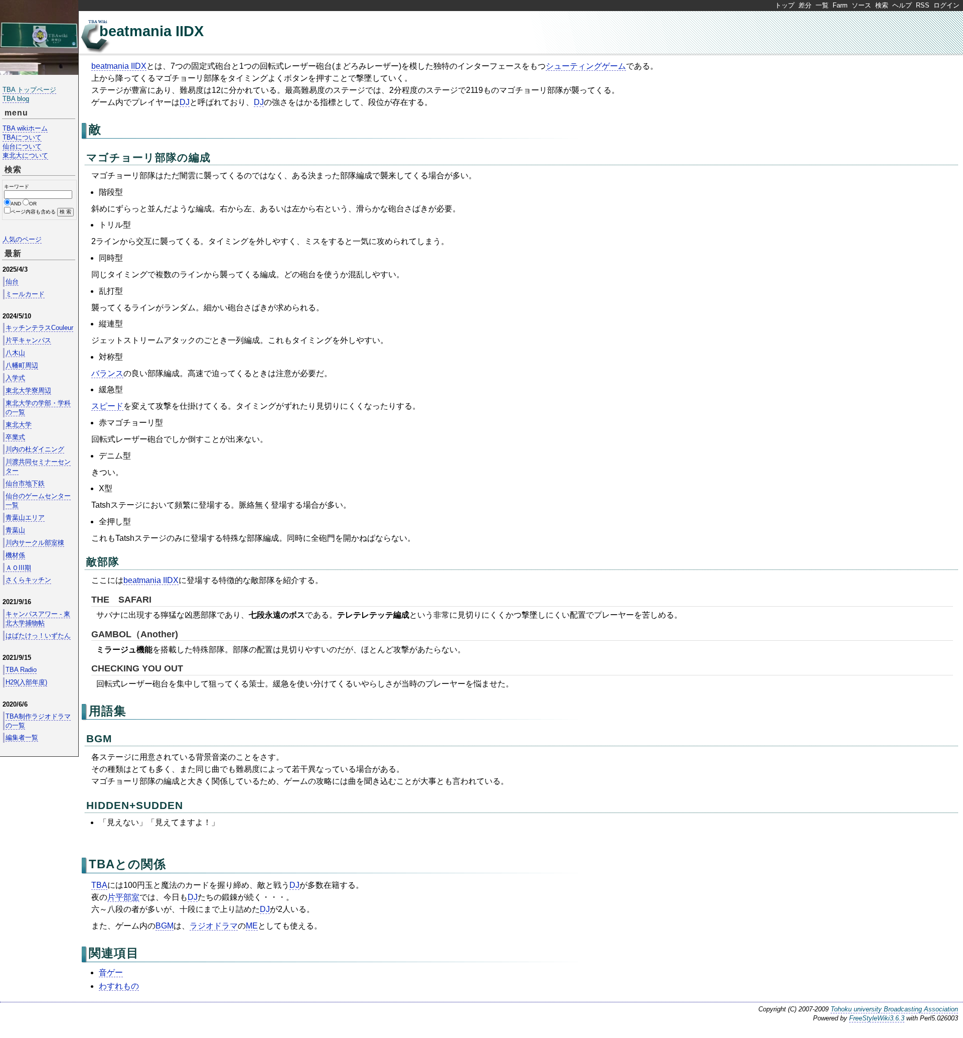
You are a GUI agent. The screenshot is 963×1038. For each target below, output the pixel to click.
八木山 (15, 353)
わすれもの (119, 986)
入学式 (15, 378)
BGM (99, 738)
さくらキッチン (28, 580)
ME (252, 925)
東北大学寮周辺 (28, 390)
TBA (102, 864)
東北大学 (19, 424)
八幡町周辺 (22, 365)
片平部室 (123, 897)
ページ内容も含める (33, 211)
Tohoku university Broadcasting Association (894, 1009)
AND (16, 203)
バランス (107, 373)
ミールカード (25, 294)
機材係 (15, 555)
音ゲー (111, 972)
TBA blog (16, 98)
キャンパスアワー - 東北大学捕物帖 (38, 618)
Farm (840, 5)
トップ (784, 5)
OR (33, 203)
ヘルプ (902, 5)
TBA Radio (21, 669)
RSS (922, 5)
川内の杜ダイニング (35, 449)
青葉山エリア (25, 517)
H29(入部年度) (26, 682)
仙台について (22, 146)
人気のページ (22, 239)
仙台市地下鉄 (25, 483)
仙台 (12, 281)
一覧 (822, 5)
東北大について (25, 155)
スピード (107, 406)
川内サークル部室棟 (35, 542)
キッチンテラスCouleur (39, 327)
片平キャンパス (28, 340)
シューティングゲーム (586, 66)
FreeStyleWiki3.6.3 (876, 1018)
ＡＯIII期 (18, 567)
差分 (805, 5)
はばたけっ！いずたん (38, 635)
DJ (185, 102)
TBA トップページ (29, 89)
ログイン (946, 5)
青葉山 (15, 530)
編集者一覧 (22, 737)
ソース (861, 5)
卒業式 (15, 437)
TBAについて (22, 137)
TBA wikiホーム (25, 128)
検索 (881, 5)
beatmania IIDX (151, 31)
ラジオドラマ (214, 925)
